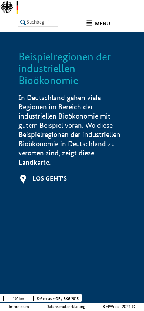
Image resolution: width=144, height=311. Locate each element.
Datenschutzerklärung (65, 306)
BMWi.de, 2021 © (119, 306)
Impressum (18, 306)
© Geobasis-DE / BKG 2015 (58, 299)
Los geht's (49, 178)
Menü (102, 23)
